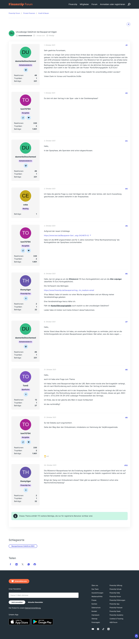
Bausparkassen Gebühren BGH (23, 546)
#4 (126, 189)
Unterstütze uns (21, 581)
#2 (126, 93)
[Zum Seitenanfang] (136, 636)
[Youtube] (93, 629)
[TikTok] (103, 629)
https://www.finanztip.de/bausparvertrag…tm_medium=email (69, 290)
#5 (126, 226)
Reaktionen (18, 75)
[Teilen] (128, 24)
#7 (126, 322)
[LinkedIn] (108, 629)
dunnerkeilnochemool (25, 35)
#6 (126, 274)
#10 (126, 465)
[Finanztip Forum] (21, 4)
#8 (126, 370)
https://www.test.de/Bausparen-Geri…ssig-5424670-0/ (66, 235)
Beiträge (17, 81)
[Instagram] (98, 629)
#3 (126, 141)
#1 (127, 45)
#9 (126, 417)
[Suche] (129, 4)
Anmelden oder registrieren (112, 4)
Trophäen (18, 78)
